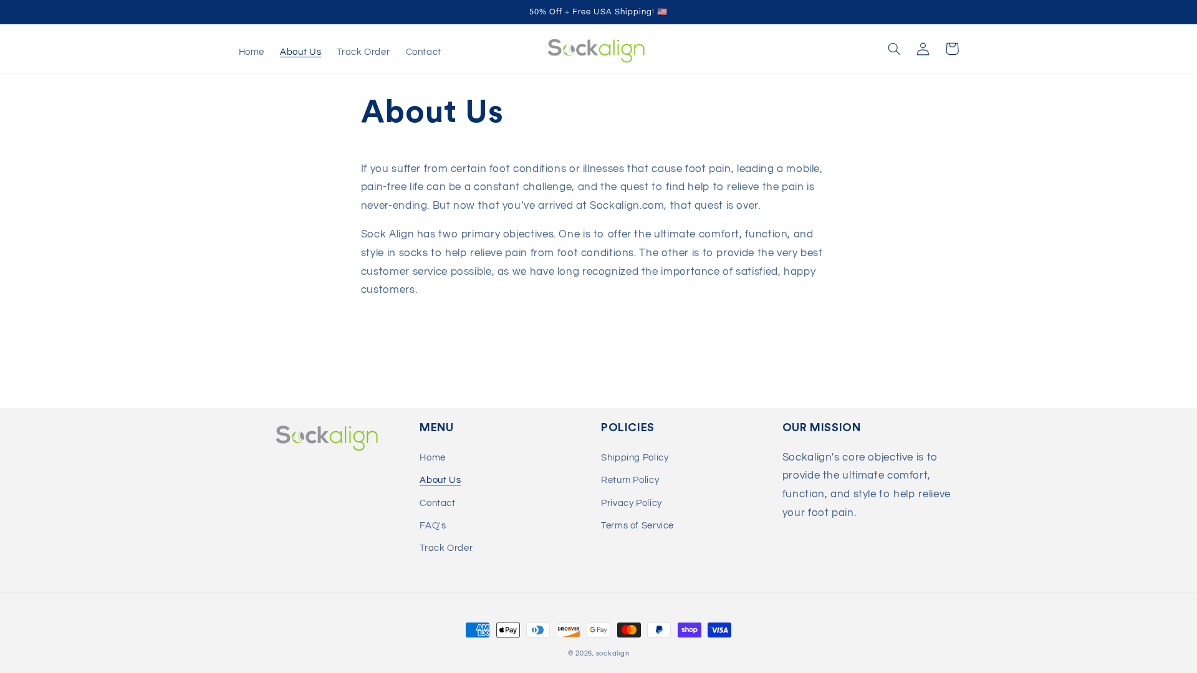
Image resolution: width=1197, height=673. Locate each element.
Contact (437, 503)
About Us (440, 480)
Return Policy (630, 480)
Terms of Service (637, 525)
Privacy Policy (631, 503)
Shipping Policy (634, 457)
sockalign (613, 653)
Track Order (446, 548)
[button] (894, 48)
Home (433, 457)
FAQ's (433, 525)
